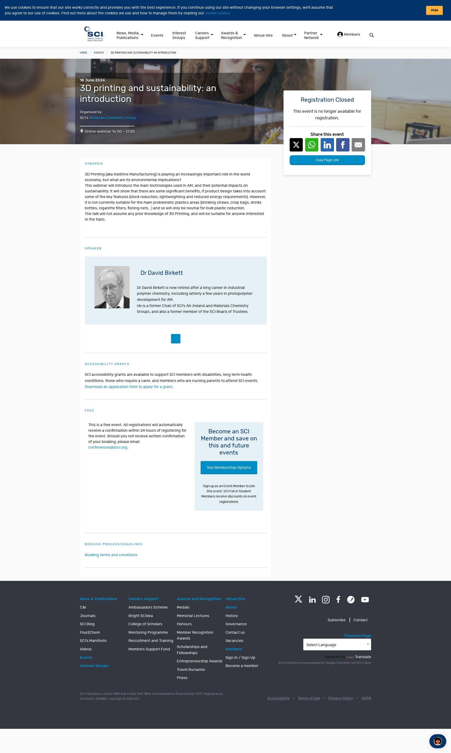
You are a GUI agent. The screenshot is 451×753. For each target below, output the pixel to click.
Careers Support (202, 35)
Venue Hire (263, 35)
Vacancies (234, 641)
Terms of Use (309, 698)
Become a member (242, 666)
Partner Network (311, 35)
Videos (86, 649)
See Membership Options (229, 468)
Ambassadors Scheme (148, 607)
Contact (361, 620)
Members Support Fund (149, 649)
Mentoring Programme (148, 632)
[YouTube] (365, 599)
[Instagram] (326, 599)
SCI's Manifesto (93, 641)
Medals (183, 607)
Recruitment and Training (150, 641)
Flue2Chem (90, 632)
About (287, 35)
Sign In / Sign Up (240, 658)
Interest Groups (179, 35)
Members (351, 34)
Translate (363, 657)
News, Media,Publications (128, 35)
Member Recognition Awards (195, 635)
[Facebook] (338, 599)
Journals (87, 616)
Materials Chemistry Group (112, 118)
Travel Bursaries (191, 669)
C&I (83, 607)
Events (157, 35)
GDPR (366, 698)
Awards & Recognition (231, 35)
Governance (236, 624)
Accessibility (278, 698)
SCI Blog (87, 624)
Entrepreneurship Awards (199, 661)
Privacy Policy (340, 698)
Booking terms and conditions (111, 555)
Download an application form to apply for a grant (128, 387)
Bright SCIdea (140, 616)
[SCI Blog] (351, 599)
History (232, 616)
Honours (184, 624)
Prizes (182, 678)
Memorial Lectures (193, 616)
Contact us (235, 632)
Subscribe (337, 620)
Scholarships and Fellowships (192, 650)
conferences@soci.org (107, 447)
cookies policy (217, 13)
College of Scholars (145, 624)
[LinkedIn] (312, 599)
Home (83, 52)
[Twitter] (298, 601)
